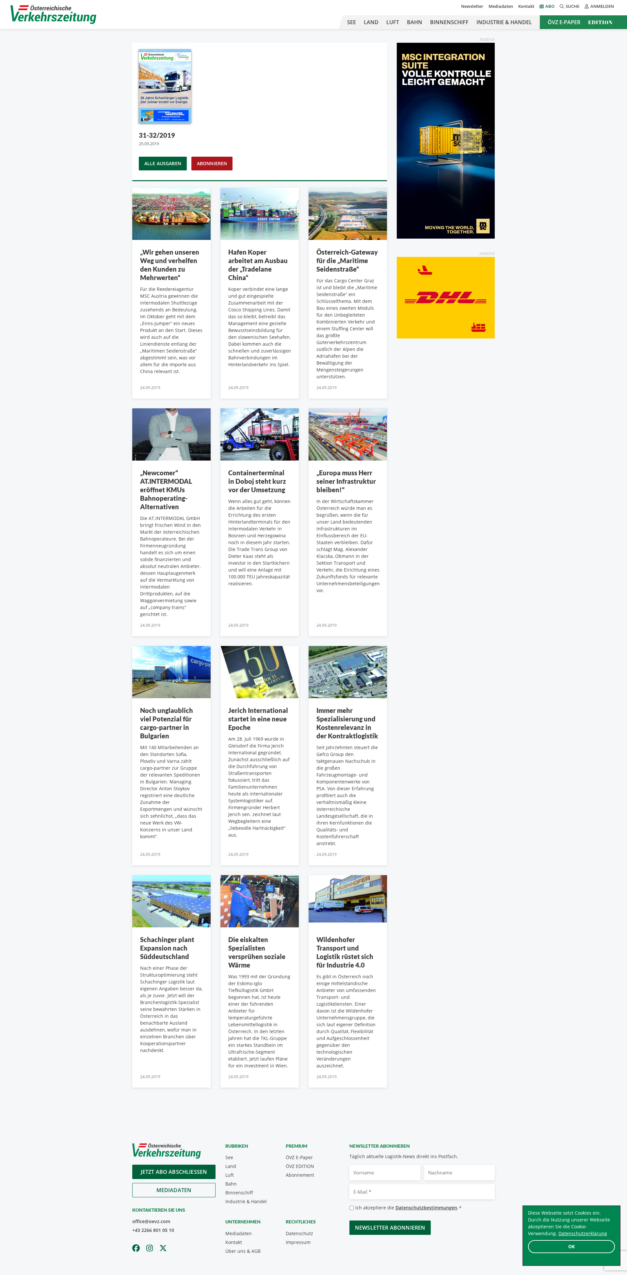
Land (371, 22)
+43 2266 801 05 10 (153, 1230)
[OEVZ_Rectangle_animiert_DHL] (446, 297)
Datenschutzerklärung (582, 1233)
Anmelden (602, 6)
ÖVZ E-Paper (564, 22)
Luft (392, 22)
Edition (600, 22)
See (351, 22)
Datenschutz (299, 1233)
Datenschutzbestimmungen (426, 1207)
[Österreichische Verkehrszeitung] (53, 14)
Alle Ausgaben (162, 163)
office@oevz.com (151, 1221)
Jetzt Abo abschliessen (174, 1171)
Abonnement (300, 1175)
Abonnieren (212, 163)
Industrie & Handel (504, 22)
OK (571, 1246)
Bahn (414, 22)
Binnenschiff (449, 22)
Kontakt (526, 6)
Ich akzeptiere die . (408, 1207)
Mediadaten (501, 6)
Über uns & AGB (243, 1251)
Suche (572, 6)
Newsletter (472, 6)
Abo (550, 6)
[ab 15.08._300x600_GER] (446, 140)
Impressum (298, 1242)
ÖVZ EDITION (300, 1166)
